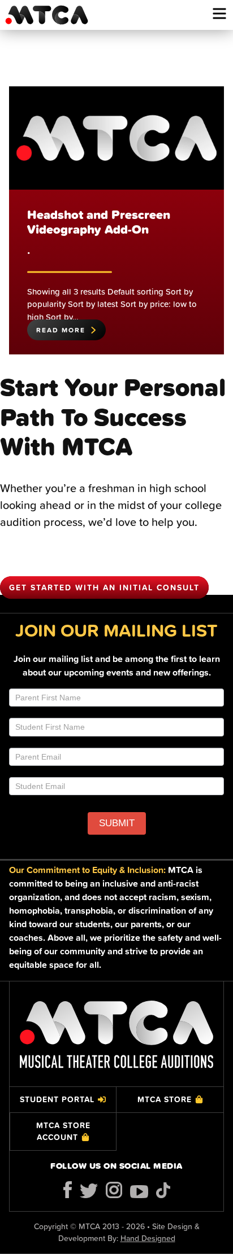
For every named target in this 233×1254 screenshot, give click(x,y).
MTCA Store (164, 1099)
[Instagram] (114, 1190)
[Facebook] (67, 1189)
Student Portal (57, 1099)
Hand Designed (147, 1238)
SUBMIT (117, 823)
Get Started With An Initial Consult (104, 587)
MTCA (46, 15)
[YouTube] (139, 1191)
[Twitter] (89, 1190)
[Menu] (219, 13)
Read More (60, 330)
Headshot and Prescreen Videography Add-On (98, 222)
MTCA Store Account (63, 1131)
